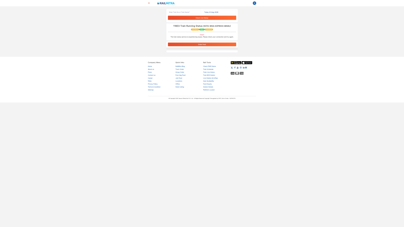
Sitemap (151, 90)
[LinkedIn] (244, 67)
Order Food (202, 44)
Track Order (179, 69)
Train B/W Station (209, 75)
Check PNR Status (209, 66)
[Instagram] (241, 67)
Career (150, 78)
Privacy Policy (153, 84)
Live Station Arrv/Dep (210, 78)
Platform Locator (209, 90)
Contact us (151, 75)
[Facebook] (234, 67)
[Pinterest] (246, 67)
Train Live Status (209, 72)
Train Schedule (208, 69)
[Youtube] (238, 67)
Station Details (208, 87)
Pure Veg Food (180, 75)
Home (150, 66)
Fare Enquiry (207, 84)
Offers (177, 84)
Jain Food (178, 78)
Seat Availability (208, 81)
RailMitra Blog (180, 66)
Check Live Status (202, 18)
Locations (178, 81)
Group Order (179, 72)
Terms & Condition (154, 87)
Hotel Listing (179, 87)
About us (151, 69)
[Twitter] (232, 67)
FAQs (150, 81)
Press (150, 72)
